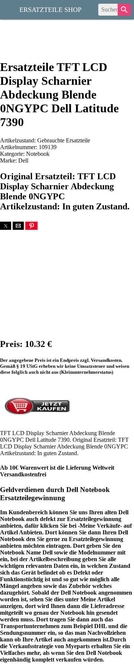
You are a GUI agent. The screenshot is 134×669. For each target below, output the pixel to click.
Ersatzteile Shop (50, 9)
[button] (5, 226)
